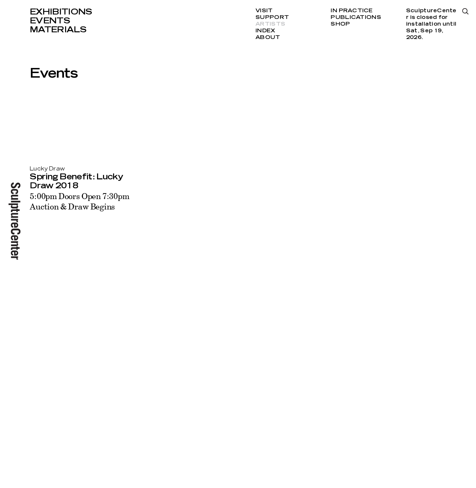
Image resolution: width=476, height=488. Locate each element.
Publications (356, 17)
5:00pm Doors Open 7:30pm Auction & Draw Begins (79, 201)
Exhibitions (61, 12)
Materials (58, 30)
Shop (340, 24)
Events (50, 21)
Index (265, 30)
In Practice (352, 10)
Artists (270, 24)
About (267, 37)
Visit (264, 10)
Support (272, 17)
